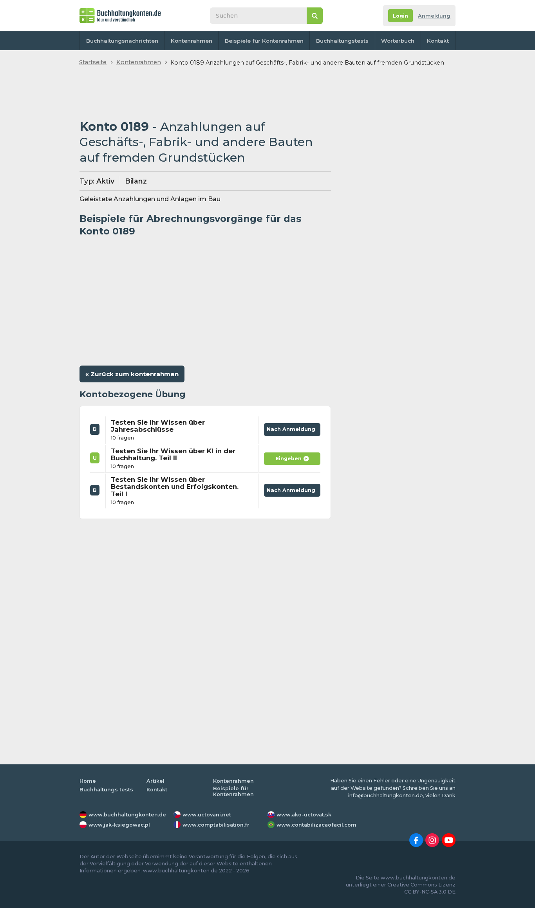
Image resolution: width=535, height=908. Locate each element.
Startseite (93, 62)
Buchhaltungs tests (106, 790)
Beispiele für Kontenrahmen (264, 41)
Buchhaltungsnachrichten (122, 41)
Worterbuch (397, 41)
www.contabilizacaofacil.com (316, 825)
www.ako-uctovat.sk (304, 815)
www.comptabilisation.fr (216, 825)
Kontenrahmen (191, 41)
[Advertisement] (205, 93)
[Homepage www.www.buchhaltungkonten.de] (120, 15)
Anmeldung (434, 16)
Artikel (155, 781)
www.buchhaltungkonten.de (127, 815)
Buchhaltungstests (342, 41)
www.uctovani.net (207, 815)
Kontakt (438, 41)
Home (88, 781)
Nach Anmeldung (292, 427)
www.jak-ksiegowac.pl (119, 825)
